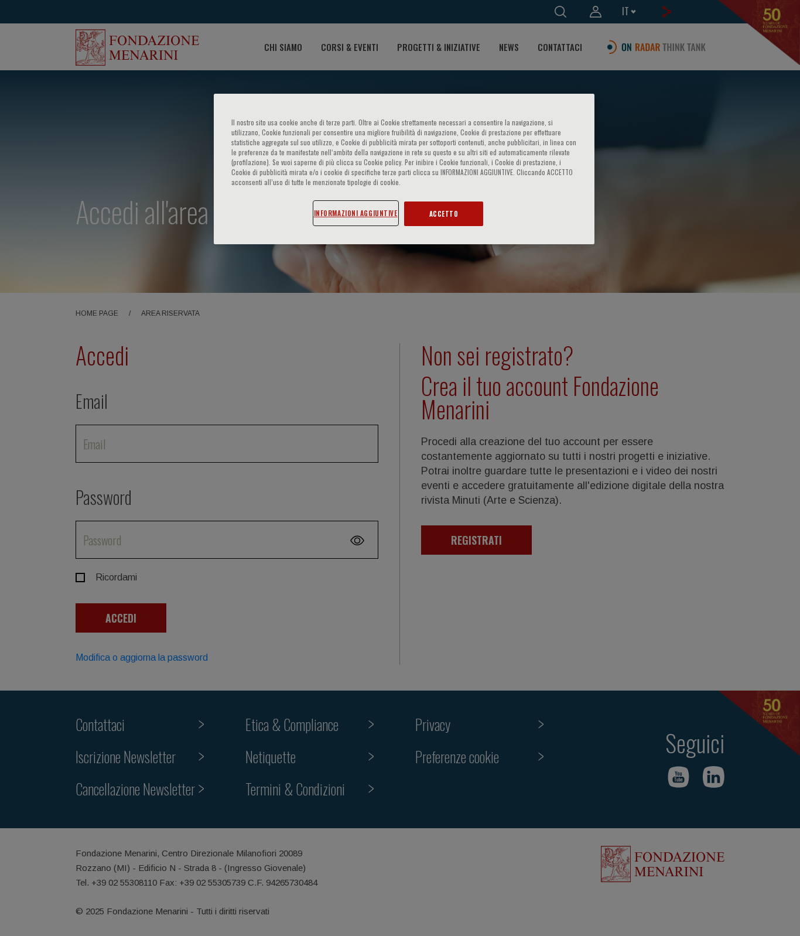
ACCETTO (444, 213)
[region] (404, 169)
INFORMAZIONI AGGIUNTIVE (356, 213)
